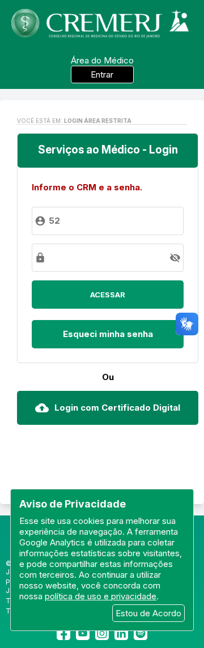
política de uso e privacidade (100, 596)
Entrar (102, 74)
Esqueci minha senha (108, 334)
